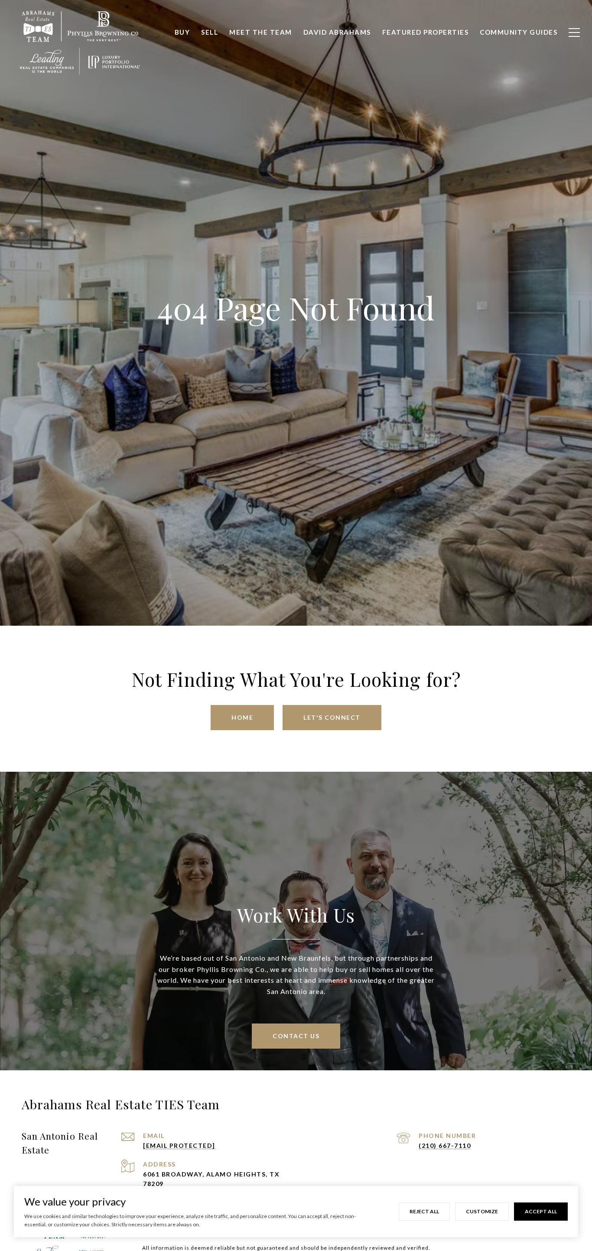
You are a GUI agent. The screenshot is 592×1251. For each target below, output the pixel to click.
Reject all (424, 1211)
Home (242, 717)
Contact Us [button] (296, 1036)
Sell (209, 32)
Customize (482, 1211)
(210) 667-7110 (445, 1145)
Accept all (541, 1211)
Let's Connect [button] (332, 717)
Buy (182, 32)
